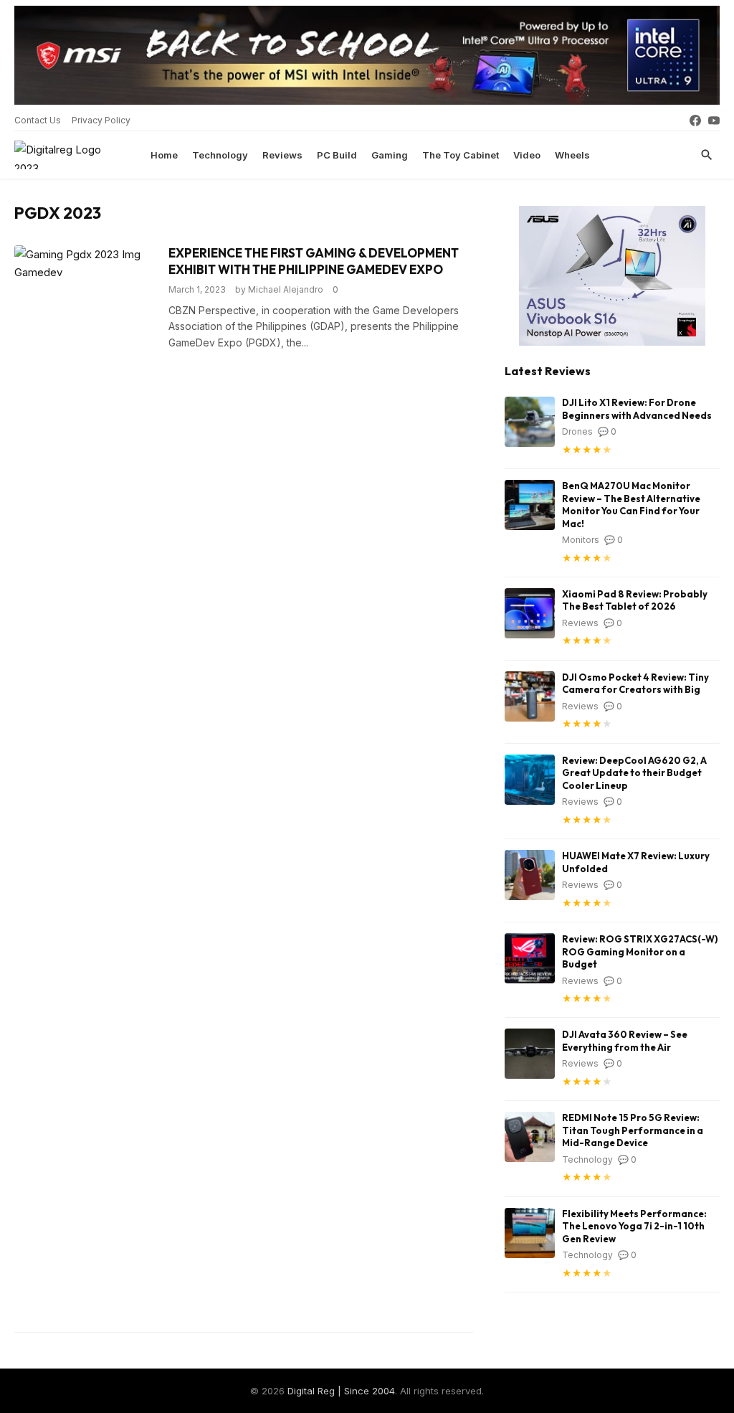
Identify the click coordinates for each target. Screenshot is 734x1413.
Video (526, 155)
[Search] (707, 155)
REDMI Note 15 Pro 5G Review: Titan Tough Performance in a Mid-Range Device (632, 1130)
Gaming (389, 155)
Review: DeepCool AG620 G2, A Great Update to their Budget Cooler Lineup (634, 773)
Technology (220, 155)
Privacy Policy (101, 120)
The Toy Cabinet (460, 155)
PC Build (337, 155)
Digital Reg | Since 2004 (341, 1391)
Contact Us (37, 120)
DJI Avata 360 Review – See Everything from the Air (624, 1041)
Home (164, 155)
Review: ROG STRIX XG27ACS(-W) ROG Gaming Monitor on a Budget (640, 951)
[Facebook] (695, 120)
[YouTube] (714, 120)
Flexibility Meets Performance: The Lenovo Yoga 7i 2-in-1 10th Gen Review (634, 1226)
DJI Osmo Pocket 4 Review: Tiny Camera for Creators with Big (635, 683)
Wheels (572, 155)
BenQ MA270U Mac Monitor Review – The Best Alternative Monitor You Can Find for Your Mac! (631, 504)
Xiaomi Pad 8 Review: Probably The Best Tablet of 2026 (634, 600)
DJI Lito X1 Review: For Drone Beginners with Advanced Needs (637, 409)
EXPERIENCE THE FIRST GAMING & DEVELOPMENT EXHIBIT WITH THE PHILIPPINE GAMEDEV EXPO (313, 261)
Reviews (282, 155)
